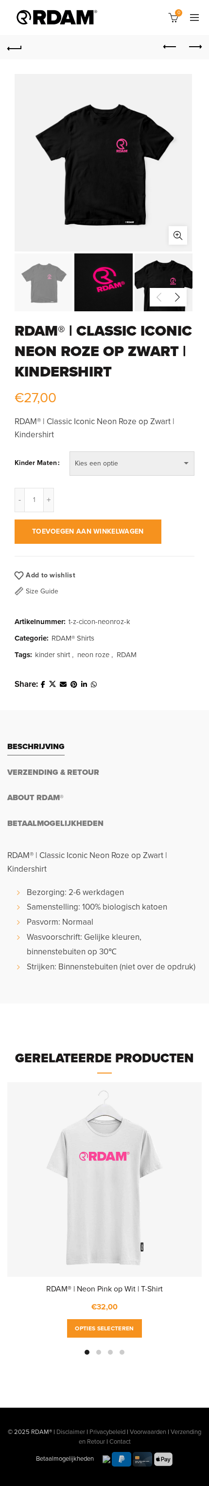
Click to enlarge (178, 235)
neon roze (93, 654)
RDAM (127, 654)
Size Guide (42, 591)
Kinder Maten (36, 463)
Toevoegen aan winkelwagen (88, 531)
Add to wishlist (50, 575)
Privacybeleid (107, 1432)
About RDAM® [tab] (35, 798)
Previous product (170, 47)
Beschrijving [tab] (36, 747)
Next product (194, 47)
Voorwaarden (148, 1432)
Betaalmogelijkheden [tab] (55, 823)
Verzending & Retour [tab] (53, 772)
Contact (120, 1442)
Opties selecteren (104, 1328)
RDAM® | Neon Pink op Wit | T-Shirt (104, 1289)
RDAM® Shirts (73, 638)
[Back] (14, 47)
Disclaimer (70, 1432)
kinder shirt (52, 654)
